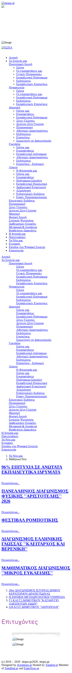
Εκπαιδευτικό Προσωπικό (31, 383)
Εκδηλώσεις (23, 280)
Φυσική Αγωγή (18, 416)
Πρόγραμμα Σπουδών (29, 379)
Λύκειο (13, 366)
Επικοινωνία (8, 449)
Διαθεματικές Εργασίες (22, 423)
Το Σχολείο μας (10, 260)
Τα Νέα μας (8, 439)
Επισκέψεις (23, 336)
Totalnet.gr (51, 665)
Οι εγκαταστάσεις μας (29, 270)
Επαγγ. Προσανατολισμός (31, 396)
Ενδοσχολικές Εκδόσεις (30, 393)
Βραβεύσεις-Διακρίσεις (22, 429)
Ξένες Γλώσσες (25, 319)
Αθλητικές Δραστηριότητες (32, 329)
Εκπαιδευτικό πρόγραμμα (31, 353)
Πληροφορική (24, 326)
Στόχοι (20, 266)
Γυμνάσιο (14, 343)
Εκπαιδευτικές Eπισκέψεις (31, 283)
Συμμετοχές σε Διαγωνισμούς (33, 339)
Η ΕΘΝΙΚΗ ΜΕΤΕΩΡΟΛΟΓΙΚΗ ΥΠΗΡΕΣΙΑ (37, 597)
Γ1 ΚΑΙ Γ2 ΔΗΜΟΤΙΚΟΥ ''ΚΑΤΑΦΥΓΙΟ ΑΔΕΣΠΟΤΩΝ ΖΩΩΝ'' (34, 602)
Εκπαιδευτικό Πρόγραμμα (31, 276)
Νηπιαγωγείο (16, 286)
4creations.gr (24, 665)
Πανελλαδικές (9, 436)
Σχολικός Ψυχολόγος (21, 419)
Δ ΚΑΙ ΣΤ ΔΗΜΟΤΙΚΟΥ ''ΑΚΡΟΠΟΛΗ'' (34, 607)
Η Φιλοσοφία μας (26, 369)
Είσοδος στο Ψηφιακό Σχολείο (19, 446)
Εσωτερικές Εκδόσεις (22, 399)
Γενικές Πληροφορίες (29, 273)
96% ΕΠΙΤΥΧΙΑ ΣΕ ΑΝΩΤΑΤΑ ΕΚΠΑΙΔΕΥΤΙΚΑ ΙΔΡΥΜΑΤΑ (31, 469)
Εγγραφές (7, 442)
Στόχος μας (22, 309)
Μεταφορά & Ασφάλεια (23, 426)
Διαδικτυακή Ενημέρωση (31, 386)
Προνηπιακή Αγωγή (20, 263)
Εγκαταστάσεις (25, 313)
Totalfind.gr (11, 668)
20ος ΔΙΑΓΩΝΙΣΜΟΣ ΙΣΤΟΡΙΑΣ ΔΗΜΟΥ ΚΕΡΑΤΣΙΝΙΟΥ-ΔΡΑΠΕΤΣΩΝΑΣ (34, 592)
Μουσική (14, 413)
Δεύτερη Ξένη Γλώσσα (30, 323)
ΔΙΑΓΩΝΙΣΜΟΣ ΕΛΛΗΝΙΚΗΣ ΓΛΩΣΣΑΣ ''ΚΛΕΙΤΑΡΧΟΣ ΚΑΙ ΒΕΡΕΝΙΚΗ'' (33, 543)
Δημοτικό (14, 306)
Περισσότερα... (10, 483)
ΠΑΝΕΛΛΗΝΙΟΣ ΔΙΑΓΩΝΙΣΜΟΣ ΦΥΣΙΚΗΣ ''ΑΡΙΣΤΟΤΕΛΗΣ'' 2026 (34, 496)
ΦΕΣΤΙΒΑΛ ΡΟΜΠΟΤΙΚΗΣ (29, 520)
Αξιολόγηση (23, 389)
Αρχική (5, 256)
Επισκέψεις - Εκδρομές (30, 363)
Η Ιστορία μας (9, 433)
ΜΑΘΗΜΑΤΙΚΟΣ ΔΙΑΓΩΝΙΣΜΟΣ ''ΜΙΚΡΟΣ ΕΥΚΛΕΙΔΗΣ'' (35, 570)
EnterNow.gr (31, 668)
